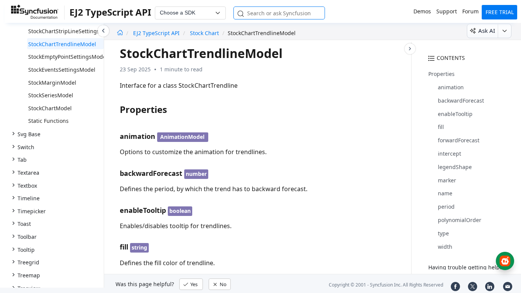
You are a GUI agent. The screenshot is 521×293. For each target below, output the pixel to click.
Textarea (28, 172)
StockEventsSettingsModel (61, 69)
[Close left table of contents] (103, 31)
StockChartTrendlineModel (62, 44)
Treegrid (28, 262)
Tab (22, 159)
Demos (422, 11)
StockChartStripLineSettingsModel (72, 31)
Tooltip (26, 249)
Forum (470, 11)
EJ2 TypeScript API (157, 33)
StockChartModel (50, 108)
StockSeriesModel (50, 95)
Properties (441, 73)
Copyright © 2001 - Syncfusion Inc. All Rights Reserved (386, 285)
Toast (24, 223)
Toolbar (27, 236)
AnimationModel (182, 136)
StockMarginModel (52, 82)
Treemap (29, 275)
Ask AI (486, 30)
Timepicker (32, 211)
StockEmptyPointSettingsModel (68, 56)
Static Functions (48, 120)
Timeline (29, 198)
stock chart (204, 33)
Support (446, 11)
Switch (26, 147)
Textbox (27, 185)
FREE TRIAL (500, 12)
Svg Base (29, 134)
